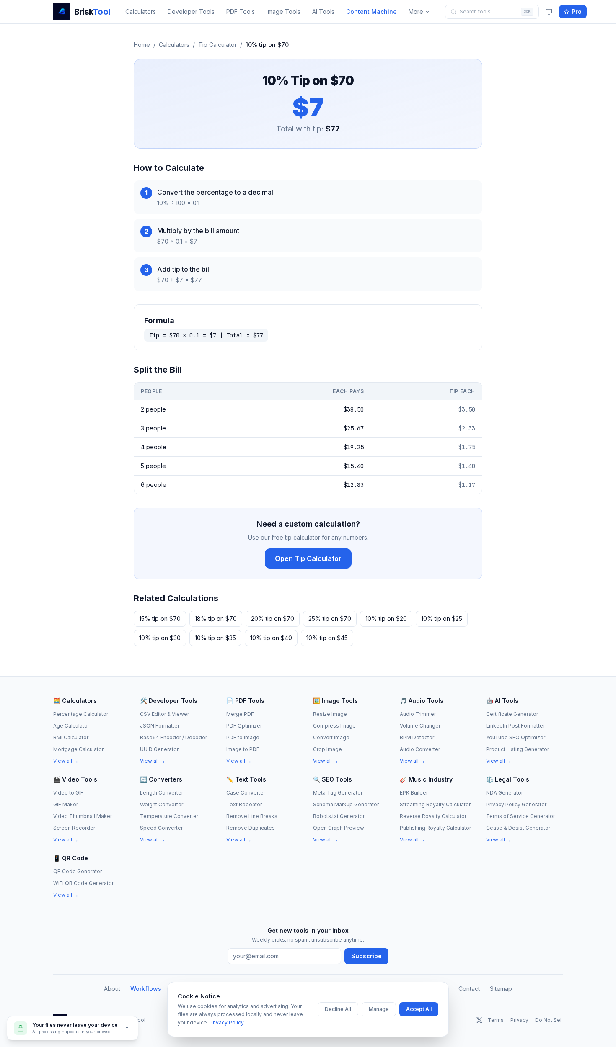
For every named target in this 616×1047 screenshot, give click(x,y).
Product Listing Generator (517, 749)
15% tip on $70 (160, 618)
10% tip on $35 (215, 637)
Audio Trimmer (418, 714)
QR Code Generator (77, 871)
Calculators (140, 11)
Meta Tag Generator (337, 793)
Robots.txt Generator (339, 816)
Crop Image (327, 749)
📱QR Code (70, 858)
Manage (379, 1009)
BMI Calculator (70, 737)
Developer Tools (191, 11)
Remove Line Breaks (251, 816)
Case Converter (245, 793)
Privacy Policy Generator (516, 804)
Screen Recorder (74, 828)
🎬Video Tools (75, 779)
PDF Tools (240, 11)
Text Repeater (244, 804)
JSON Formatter (159, 726)
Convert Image (331, 737)
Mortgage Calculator (78, 749)
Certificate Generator (512, 714)
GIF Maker (65, 804)
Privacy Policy (227, 1022)
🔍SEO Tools (332, 779)
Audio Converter (420, 749)
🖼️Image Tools (335, 700)
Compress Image (334, 726)
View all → (65, 761)
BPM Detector (417, 737)
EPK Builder (414, 793)
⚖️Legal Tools (507, 779)
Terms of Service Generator (520, 816)
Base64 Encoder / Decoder (173, 737)
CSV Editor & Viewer (164, 714)
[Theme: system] (549, 11)
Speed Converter (161, 828)
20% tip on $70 (272, 618)
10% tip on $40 (271, 637)
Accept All (419, 1009)
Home (142, 44)
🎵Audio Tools (421, 700)
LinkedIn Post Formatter (515, 726)
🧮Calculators (75, 700)
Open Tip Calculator (308, 558)
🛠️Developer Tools (168, 700)
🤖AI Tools (502, 700)
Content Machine (371, 11)
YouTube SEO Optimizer (515, 737)
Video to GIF (68, 793)
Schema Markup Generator (346, 804)
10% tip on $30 (160, 637)
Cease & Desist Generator (518, 828)
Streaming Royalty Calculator (435, 804)
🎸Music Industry (426, 779)
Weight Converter (161, 804)
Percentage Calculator (80, 714)
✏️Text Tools (246, 779)
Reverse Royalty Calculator (433, 816)
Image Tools (283, 11)
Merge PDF (240, 714)
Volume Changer (420, 726)
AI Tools (323, 11)
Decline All (338, 1009)
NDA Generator (504, 793)
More (416, 11)
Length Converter (161, 793)
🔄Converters (161, 779)
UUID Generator (159, 749)
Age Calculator (71, 726)
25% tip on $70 (329, 618)
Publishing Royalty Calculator (435, 828)
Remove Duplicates (250, 828)
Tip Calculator (217, 44)
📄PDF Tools (245, 700)
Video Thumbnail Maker (82, 816)
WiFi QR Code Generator (83, 883)
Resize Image (330, 714)
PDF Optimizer (244, 726)
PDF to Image (242, 737)
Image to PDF (242, 749)
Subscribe (366, 956)
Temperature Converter (169, 816)
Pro (577, 11)
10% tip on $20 (386, 618)
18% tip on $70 (216, 618)
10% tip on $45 (327, 637)
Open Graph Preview (338, 828)
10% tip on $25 (441, 618)
